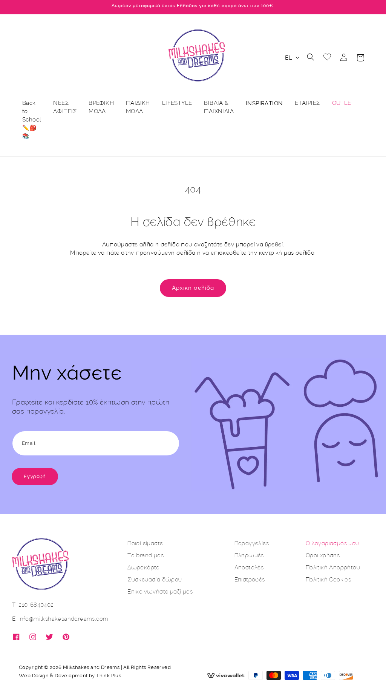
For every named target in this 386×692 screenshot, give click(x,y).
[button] (310, 57)
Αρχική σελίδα (193, 287)
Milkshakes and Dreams (91, 667)
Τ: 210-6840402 (33, 604)
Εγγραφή (35, 476)
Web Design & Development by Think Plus (70, 675)
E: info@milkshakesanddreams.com (60, 618)
